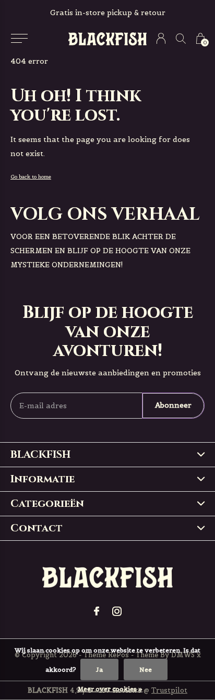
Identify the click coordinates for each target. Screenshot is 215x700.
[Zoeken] (181, 38)
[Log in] (161, 38)
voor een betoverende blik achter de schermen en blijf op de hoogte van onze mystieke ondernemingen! (100, 250)
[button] (19, 38)
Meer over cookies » (110, 689)
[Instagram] (117, 611)
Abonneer (173, 405)
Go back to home (30, 176)
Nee (145, 669)
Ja (99, 669)
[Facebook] (96, 611)
